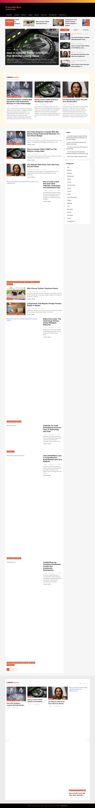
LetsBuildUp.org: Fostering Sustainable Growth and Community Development (52, 566)
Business (9, 15)
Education (69, 173)
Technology (53, 15)
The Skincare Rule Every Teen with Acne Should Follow (56, 703)
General (69, 191)
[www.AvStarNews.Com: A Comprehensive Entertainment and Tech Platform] (24, 507)
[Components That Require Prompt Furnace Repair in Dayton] (28, 22)
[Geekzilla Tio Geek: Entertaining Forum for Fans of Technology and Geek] (24, 439)
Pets (68, 206)
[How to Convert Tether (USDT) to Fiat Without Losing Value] (65, 45)
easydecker (13, 7)
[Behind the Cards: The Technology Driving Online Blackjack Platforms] (24, 370)
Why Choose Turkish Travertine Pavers (42, 288)
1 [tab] (53, 30)
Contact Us (62, 15)
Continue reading (31, 144)
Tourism (69, 218)
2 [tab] (55, 30)
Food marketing (71, 185)
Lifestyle (44, 15)
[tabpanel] (16, 698)
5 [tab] (87, 683)
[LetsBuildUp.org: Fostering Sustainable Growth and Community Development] (24, 613)
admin (9, 106)
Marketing (69, 203)
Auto (68, 167)
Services (73, 33)
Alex (29, 308)
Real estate (36, 282)
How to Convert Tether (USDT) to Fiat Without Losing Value (42, 150)
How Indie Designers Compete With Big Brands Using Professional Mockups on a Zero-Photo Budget (30, 52)
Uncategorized (70, 221)
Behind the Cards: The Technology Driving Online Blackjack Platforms (52, 322)
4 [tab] (85, 683)
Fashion (16, 15)
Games (30, 15)
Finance (23, 15)
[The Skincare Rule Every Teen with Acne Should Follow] (65, 54)
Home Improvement (81, 60)
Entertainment (11, 421)
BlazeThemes (64, 805)
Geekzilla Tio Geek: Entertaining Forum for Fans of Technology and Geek (52, 428)
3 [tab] (57, 30)
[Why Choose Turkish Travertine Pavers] (16, 293)
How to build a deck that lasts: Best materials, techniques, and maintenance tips (52, 184)
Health (36, 15)
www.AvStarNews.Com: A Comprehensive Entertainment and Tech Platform (52, 458)
